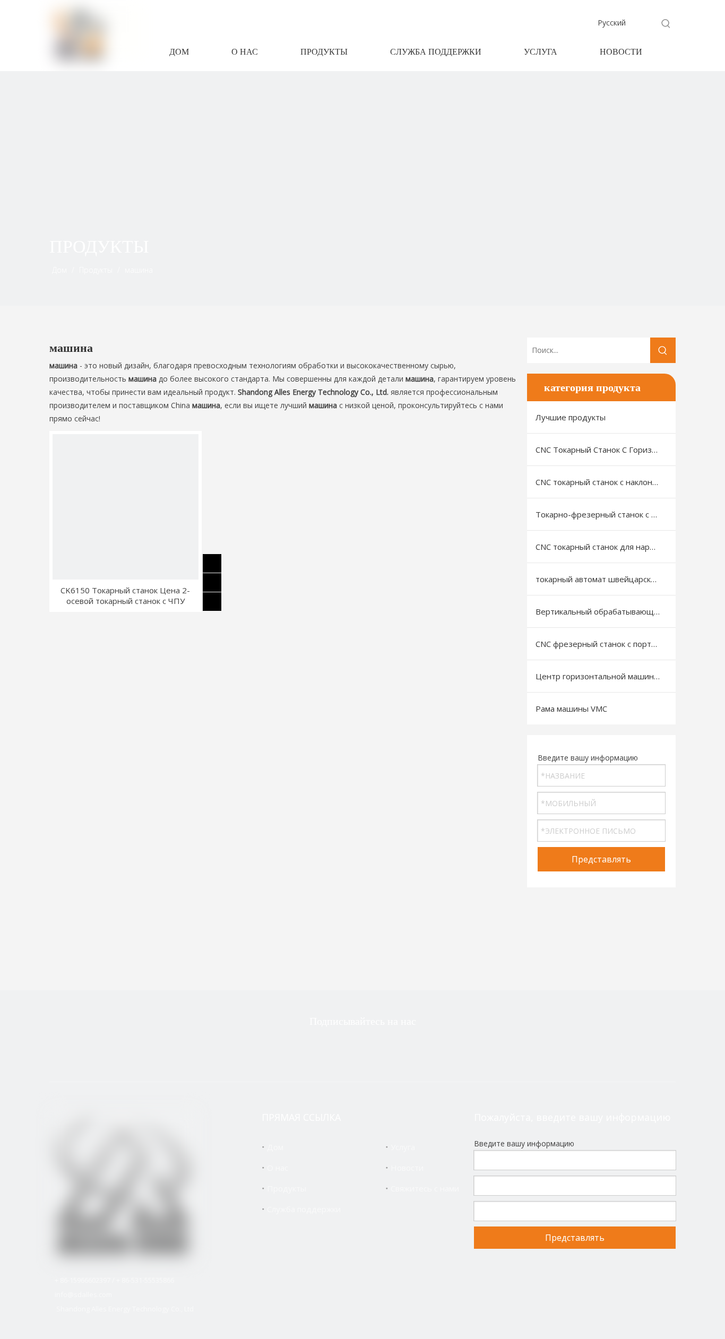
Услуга (403, 1147)
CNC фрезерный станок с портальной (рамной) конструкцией (606, 643)
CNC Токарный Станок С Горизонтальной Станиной (606, 449)
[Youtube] (411, 1049)
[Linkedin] (377, 1049)
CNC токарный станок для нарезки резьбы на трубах (606, 546)
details (220, 599)
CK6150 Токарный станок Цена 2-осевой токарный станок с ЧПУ (125, 595)
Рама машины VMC (571, 708)
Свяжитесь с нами (425, 1188)
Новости (407, 1167)
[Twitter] (311, 1049)
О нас (277, 1167)
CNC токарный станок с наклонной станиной (606, 482)
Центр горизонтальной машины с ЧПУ (606, 676)
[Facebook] (344, 1049)
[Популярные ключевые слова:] (666, 23)
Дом (275, 1147)
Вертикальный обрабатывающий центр (606, 611)
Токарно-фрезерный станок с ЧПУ (602, 514)
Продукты (286, 1188)
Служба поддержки (304, 1209)
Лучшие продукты (571, 417)
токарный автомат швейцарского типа (606, 579)
